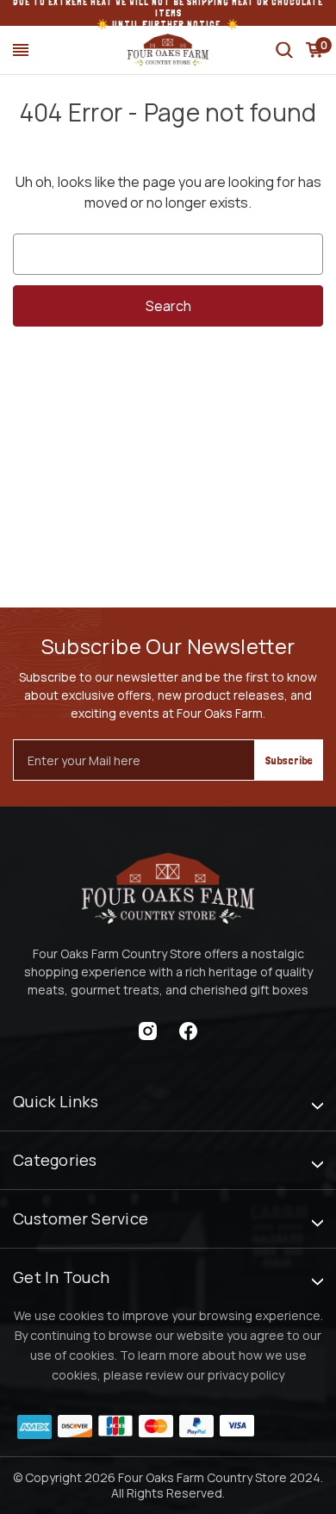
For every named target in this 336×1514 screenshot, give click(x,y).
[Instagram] (148, 1031)
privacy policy (246, 1375)
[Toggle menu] (20, 50)
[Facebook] (188, 1031)
